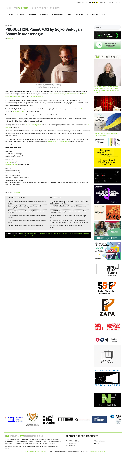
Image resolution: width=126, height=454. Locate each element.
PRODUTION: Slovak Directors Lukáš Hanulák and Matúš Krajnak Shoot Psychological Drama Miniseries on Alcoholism (69, 221)
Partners (31, 451)
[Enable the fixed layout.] (104, 2)
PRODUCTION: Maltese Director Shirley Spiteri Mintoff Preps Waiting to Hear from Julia (69, 202)
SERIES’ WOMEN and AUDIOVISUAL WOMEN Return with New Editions (27, 217)
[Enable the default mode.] (83, 2)
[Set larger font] (119, 2)
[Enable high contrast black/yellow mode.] (93, 2)
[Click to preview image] (48, 63)
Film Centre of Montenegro (58, 94)
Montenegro (17, 192)
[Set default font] (116, 2)
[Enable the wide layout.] (107, 2)
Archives (96, 443)
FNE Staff (10, 38)
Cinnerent (84, 109)
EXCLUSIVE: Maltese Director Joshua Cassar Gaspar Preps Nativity (68, 217)
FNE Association (71, 443)
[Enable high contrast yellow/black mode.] (97, 2)
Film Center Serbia (73, 94)
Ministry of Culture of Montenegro (58, 142)
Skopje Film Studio (18, 111)
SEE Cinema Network (36, 96)
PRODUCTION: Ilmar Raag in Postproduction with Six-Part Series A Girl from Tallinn (68, 212)
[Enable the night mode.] (86, 2)
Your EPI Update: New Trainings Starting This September (25, 225)
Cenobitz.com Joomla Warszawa (97, 451)
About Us (43, 451)
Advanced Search (99, 441)
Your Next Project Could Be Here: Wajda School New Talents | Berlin (27, 202)
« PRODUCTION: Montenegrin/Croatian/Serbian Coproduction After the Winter (44, 233)
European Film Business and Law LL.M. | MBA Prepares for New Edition (26, 212)
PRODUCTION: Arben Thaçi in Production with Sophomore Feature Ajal (68, 207)
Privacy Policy (24, 451)
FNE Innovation (70, 446)
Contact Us (37, 451)
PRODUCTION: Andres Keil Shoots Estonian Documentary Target (67, 226)
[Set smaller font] (113, 2)
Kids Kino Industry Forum (33, 125)
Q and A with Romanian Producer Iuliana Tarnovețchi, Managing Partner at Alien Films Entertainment (24, 207)
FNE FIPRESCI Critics (72, 441)
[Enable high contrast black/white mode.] (89, 2)
